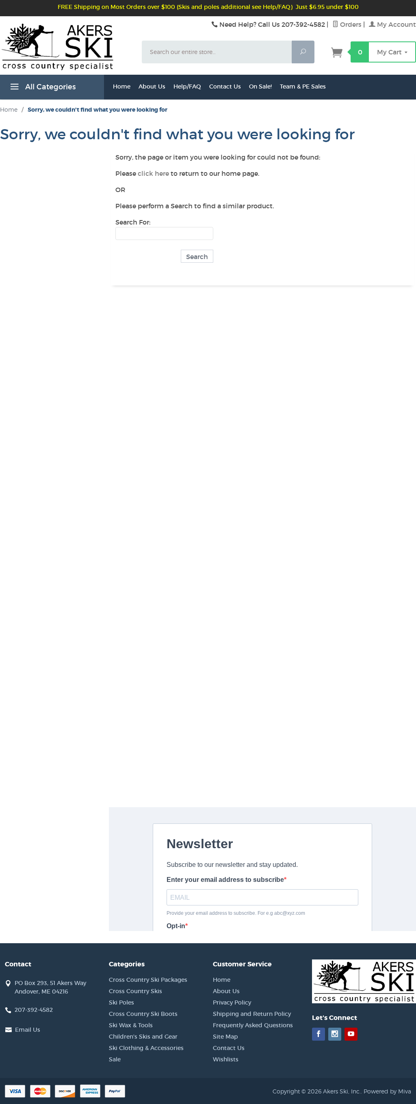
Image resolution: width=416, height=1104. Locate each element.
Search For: (132, 222)
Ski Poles (121, 1002)
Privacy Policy (232, 1002)
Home (121, 86)
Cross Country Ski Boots (143, 1014)
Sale (115, 1059)
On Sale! (260, 86)
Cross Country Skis (135, 991)
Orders (350, 24)
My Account (395, 24)
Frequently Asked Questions (253, 1025)
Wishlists (225, 1059)
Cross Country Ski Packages (148, 979)
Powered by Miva (387, 1091)
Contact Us (225, 86)
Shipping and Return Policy (252, 1014)
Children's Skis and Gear (143, 1036)
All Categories (49, 86)
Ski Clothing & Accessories (146, 1048)
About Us (152, 86)
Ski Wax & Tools (131, 1025)
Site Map (225, 1036)
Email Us (27, 1029)
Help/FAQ (187, 86)
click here (153, 173)
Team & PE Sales (303, 86)
